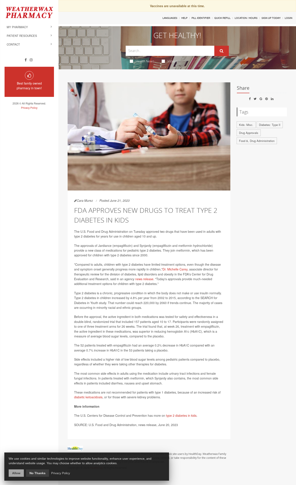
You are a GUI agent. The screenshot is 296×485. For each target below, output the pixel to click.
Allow (16, 473)
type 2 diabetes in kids (181, 415)
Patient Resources (22, 36)
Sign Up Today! (271, 18)
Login (288, 18)
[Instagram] (31, 60)
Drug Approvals (248, 133)
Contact (13, 44)
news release (144, 279)
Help (184, 18)
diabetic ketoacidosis (88, 397)
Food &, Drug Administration (257, 141)
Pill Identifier (201, 18)
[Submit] (221, 51)
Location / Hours (246, 18)
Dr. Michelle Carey (175, 269)
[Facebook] (26, 60)
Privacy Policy (29, 107)
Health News (145, 61)
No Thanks (37, 473)
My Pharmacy (17, 27)
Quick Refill (222, 18)
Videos (173, 61)
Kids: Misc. (246, 125)
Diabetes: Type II (269, 125)
